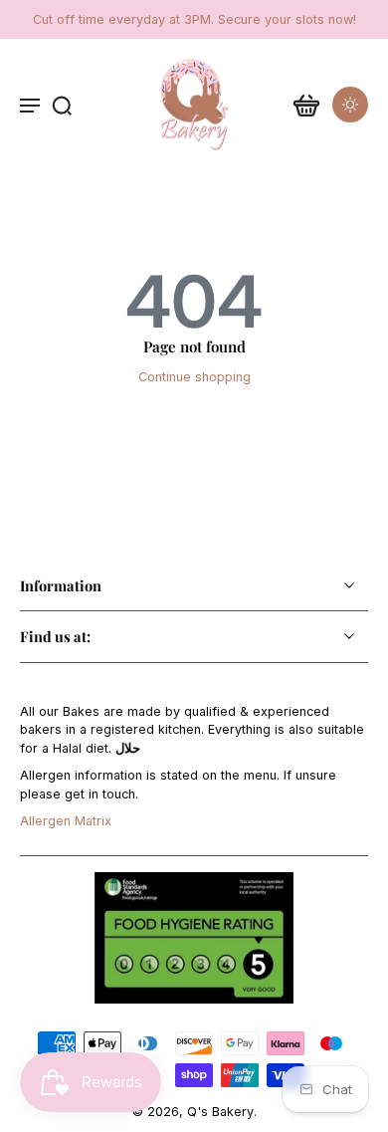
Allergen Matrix (65, 820)
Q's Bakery (220, 1111)
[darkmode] (350, 104)
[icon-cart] (306, 104)
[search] (62, 104)
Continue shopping (194, 376)
